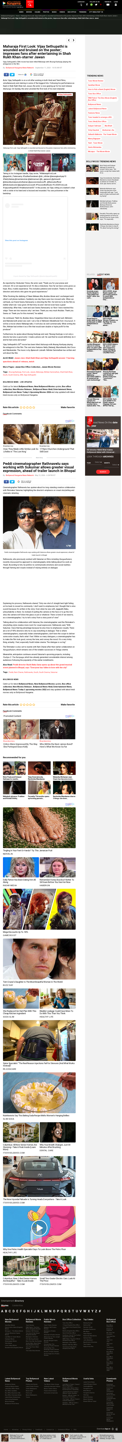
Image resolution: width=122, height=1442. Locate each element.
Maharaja (39, 372)
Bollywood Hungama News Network (20, 68)
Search (103, 472)
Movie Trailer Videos (50, 1388)
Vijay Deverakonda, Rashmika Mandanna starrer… (36, 779)
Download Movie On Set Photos (111, 1414)
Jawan (32, 372)
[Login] (115, 5)
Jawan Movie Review (51, 367)
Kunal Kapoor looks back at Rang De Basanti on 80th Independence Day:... (94, 322)
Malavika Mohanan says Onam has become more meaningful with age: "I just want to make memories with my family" (109, 192)
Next (72, 163)
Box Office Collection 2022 (110, 1358)
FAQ (75, 1429)
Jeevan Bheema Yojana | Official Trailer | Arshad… (70, 1392)
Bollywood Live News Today (15, 392)
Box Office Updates (11, 1391)
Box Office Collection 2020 (110, 1369)
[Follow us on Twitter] (96, 4)
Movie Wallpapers (31, 1395)
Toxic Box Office (94, 94)
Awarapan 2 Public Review (50, 1331)
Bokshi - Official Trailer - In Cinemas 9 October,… (71, 1396)
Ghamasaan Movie (11, 1341)
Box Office (72, 1319)
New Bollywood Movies (44, 386)
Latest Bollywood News (97, 109)
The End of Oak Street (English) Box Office (69, 1347)
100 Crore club (109, 1340)
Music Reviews (88, 1399)
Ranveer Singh (88, 1327)
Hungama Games (88, 1393)
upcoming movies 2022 (36, 689)
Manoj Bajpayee (94, 139)
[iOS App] (116, 1428)
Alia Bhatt (108, 126)
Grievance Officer (64, 1429)
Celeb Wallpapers (31, 1388)
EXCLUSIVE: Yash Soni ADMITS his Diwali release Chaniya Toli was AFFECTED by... (110, 402)
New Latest (49, 1379)
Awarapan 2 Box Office (69, 1342)
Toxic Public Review (50, 1325)
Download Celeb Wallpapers (110, 1389)
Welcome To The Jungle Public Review (52, 1337)
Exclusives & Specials (51, 1393)
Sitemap (86, 1395)
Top (88, 1319)
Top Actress (110, 1349)
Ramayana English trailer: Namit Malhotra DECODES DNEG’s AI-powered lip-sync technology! (94, 376)
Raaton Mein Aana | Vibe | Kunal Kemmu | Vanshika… (71, 1388)
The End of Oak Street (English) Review (33, 1333)
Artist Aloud (87, 1390)
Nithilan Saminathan (51, 372)
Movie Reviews (9, 1401)
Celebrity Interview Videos (52, 1386)
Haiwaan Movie (9, 1339)
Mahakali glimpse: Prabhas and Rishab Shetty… (14, 797)
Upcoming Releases (11, 1399)
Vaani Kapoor (87, 1333)
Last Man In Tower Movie (12, 1337)
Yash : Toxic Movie (95, 143)
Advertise (15, 1429)
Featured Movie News (12, 1386)
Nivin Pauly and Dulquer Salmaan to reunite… (12, 778)
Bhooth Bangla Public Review (51, 1341)
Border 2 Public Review (51, 1351)
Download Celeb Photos (111, 1385)
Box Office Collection (110, 1326)
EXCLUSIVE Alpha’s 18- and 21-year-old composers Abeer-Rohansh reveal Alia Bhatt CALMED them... (110, 348)
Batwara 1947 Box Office (70, 1344)
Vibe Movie (8, 1343)
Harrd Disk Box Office (69, 1333)
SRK (21, 375)
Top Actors (110, 1347)
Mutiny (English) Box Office (71, 1331)
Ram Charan (18, 672)
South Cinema (13, 375)
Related (91, 274)
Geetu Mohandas (94, 147)
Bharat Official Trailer (89, 1401)
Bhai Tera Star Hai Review (34, 1341)
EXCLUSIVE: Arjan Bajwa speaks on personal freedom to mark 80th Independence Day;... (110, 295)
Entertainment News (62, 389)
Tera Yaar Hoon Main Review (32, 1347)
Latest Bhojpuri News (90, 1384)
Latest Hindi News (89, 1382)
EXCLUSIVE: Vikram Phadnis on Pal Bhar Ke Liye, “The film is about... (110, 322)
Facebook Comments (12, 414)
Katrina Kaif (86, 1325)
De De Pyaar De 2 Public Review (51, 1354)
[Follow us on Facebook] (87, 4)
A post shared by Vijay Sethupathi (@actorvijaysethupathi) (35, 276)
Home (6, 1429)
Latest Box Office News (12, 1388)
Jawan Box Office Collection (27, 367)
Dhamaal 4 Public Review (52, 1334)
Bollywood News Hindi (43, 389)
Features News (94, 113)
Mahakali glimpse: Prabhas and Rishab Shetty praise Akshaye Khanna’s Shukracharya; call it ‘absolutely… (108, 204)
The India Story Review (33, 1350)
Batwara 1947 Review (32, 1331)
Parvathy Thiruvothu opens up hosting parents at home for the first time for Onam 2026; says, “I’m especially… (109, 216)
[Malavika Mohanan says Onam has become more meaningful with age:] (92, 194)
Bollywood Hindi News (12, 1403)
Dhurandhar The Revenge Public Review (51, 1345)
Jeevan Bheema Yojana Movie (12, 1333)
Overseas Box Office (111, 1337)
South (5, 375)
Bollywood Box (111, 1320)
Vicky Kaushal (93, 130)
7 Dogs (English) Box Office (71, 1325)
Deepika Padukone (89, 1329)
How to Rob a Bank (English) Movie (101, 89)
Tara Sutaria (87, 1344)
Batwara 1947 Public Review (50, 1328)
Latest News (103, 274)
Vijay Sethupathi (30, 375)
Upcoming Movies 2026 (40, 392)
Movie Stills (29, 1391)
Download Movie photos (111, 1394)
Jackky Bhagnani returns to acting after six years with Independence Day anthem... (94, 347)
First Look (25, 372)
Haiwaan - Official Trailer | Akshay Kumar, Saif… (70, 1403)
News (18, 16)
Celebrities (17, 1305)
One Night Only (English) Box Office (72, 1328)
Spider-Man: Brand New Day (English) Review (33, 1344)
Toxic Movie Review (95, 81)
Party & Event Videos (50, 1391)
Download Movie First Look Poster (110, 1403)
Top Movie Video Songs (51, 1384)
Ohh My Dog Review (32, 1339)
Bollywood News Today (13, 689)
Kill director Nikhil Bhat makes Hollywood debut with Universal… (101, 451)
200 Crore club (109, 1344)
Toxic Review (30, 1325)
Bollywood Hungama (8, 16)
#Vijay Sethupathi (65, 94)
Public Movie (49, 1320)
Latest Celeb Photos (32, 1386)
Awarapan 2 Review (32, 1337)
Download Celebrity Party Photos (111, 1398)
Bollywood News (26, 386)
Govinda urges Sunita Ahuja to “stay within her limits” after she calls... (93, 294)
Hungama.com (88, 1388)
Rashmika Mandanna (90, 1336)
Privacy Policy (27, 1429)
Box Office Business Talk (12, 1393)
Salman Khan (87, 1338)
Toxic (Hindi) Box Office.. (97, 121)
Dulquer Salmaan (94, 126)
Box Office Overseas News (13, 1395)
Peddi (11, 672)
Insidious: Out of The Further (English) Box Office (72, 1336)
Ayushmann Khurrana (90, 1342)
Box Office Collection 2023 (110, 1353)
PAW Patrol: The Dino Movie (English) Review (33, 1328)
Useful (88, 1378)
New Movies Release (22, 389)
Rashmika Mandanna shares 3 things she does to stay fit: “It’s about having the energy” (109, 226)
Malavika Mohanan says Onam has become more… (63, 778)
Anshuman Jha (108, 130)
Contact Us (50, 1429)
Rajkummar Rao (88, 1346)
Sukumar (54, 672)
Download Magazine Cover (110, 1409)
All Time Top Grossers (110, 1333)
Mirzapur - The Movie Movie (99, 151)
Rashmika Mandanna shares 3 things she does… (64, 797)
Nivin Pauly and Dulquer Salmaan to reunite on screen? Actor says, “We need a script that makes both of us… (109, 169)
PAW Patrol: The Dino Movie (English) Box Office (102, 99)
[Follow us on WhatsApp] (91, 4)
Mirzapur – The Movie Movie (14, 1331)
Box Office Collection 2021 (110, 1363)
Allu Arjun (86, 1331)
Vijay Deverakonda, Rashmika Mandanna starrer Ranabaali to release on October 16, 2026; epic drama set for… (109, 180)
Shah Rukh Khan (66, 372)
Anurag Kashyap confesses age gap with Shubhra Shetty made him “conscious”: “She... (110, 376)
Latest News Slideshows (12, 1397)
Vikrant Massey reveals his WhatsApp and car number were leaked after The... (94, 402)
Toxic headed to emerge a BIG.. (100, 117)
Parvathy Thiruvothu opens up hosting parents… (38, 797)
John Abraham (88, 1340)
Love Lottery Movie (11, 1345)
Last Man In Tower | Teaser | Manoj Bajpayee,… (71, 1385)
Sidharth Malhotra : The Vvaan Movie (102, 134)
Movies (4, 1305)
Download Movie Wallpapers (110, 1419)
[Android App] (113, 1428)
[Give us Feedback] (108, 5)
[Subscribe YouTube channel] (101, 5)
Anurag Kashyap (15, 372)
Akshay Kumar (87, 1323)
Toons (28, 1397)
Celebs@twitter (88, 1386)
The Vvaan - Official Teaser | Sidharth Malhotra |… (71, 1399)
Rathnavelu (28, 672)
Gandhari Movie (94, 85)
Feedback (39, 1429)
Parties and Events (31, 1384)
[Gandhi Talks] (15, 162)
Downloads (111, 1379)
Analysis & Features (110, 1329)
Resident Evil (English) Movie (14, 1347)
